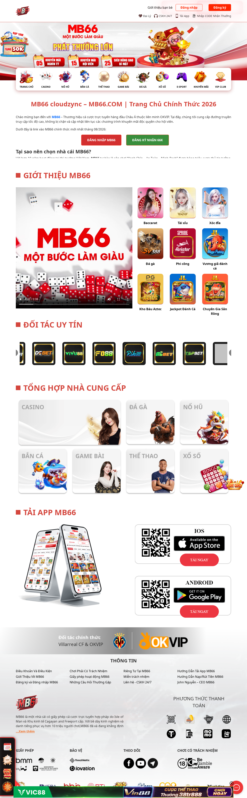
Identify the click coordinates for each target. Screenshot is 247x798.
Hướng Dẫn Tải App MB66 (196, 671)
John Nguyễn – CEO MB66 (195, 682)
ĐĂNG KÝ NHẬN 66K (147, 140)
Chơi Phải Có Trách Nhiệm (88, 671)
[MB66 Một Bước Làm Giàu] (23, 10)
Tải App (184, 16)
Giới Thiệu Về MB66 (30, 677)
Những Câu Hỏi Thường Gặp (90, 682)
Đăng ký (220, 7)
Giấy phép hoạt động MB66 (89, 677)
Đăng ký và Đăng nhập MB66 (37, 682)
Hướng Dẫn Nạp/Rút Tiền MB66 (200, 677)
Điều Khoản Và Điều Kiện (34, 671)
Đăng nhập (189, 7)
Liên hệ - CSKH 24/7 (137, 682)
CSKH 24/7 (165, 16)
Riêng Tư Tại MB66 (137, 671)
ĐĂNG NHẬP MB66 (101, 140)
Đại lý (147, 16)
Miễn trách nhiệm (136, 677)
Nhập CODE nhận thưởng (214, 16)
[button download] (177, 545)
